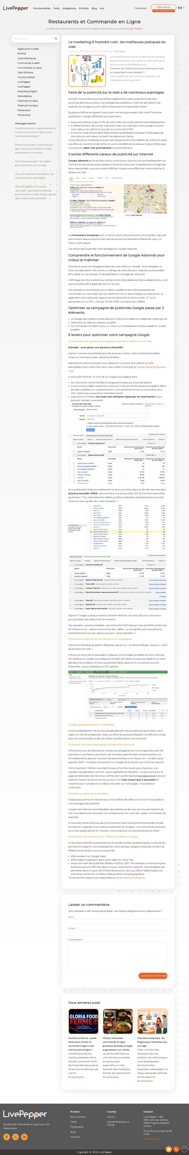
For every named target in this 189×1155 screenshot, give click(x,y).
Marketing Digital (27, 91)
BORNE (22, 53)
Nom (71, 917)
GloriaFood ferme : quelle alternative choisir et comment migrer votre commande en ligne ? (35, 132)
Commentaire (75, 940)
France (110, 1117)
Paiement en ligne (28, 101)
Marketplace (25, 96)
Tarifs (56, 8)
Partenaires (24, 110)
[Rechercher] (56, 38)
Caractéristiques (27, 58)
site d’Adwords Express (132, 877)
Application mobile (28, 49)
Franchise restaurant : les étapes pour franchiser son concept (152, 1042)
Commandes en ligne (30, 68)
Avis (102, 8)
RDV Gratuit (163, 7)
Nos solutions (78, 1117)
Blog (94, 8)
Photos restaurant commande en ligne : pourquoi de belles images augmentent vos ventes (34, 149)
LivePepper (24, 82)
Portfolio (84, 8)
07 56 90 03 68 (151, 1139)
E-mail (72, 928)
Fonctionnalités (42, 8)
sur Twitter (136, 28)
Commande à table (28, 63)
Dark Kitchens (25, 72)
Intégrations (69, 8)
